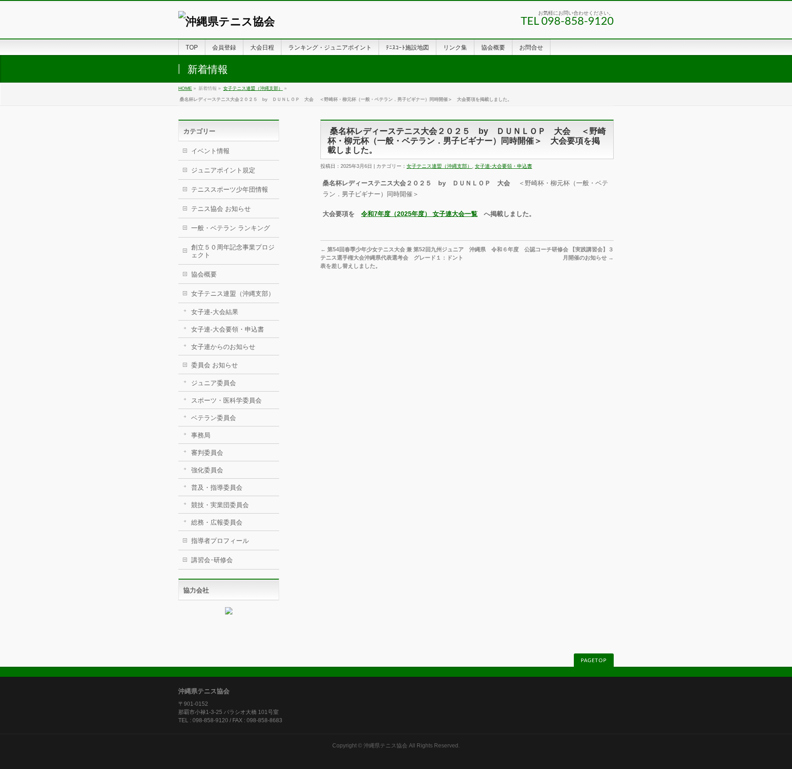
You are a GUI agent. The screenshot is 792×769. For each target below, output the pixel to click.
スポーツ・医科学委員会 (226, 400)
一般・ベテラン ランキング (230, 228)
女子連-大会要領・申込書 (503, 166)
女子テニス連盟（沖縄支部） (253, 88)
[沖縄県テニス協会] (226, 21)
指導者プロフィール (220, 540)
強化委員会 (207, 470)
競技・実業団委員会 (220, 505)
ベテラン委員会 (213, 417)
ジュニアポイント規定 (223, 170)
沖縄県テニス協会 (385, 745)
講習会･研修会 (212, 560)
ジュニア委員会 (213, 383)
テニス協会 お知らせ (221, 208)
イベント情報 (210, 151)
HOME (185, 88)
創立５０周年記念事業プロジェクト (233, 251)
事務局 (200, 435)
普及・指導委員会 (216, 487)
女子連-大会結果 (214, 311)
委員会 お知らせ (214, 365)
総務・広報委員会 (216, 522)
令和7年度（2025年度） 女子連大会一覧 (419, 213)
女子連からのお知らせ (223, 346)
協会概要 (204, 274)
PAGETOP (594, 660)
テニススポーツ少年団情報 (229, 189)
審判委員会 (207, 452)
